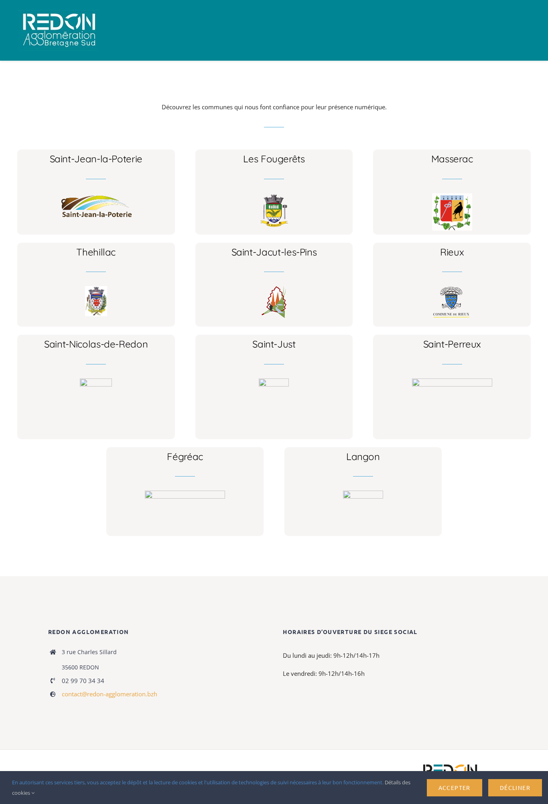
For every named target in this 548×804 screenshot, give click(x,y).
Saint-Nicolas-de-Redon (96, 344)
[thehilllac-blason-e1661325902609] (96, 289)
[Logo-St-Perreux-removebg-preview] (452, 381)
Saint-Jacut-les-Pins (274, 252)
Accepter (454, 787)
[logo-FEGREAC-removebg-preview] (185, 493)
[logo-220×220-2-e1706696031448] (274, 381)
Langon (363, 456)
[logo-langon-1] (363, 493)
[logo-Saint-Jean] (96, 196)
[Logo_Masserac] (452, 196)
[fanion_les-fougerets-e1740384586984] (274, 196)
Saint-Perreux (452, 344)
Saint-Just (273, 344)
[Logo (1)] (96, 381)
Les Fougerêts (273, 159)
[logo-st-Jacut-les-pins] (274, 289)
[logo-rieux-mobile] (452, 289)
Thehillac (96, 252)
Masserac (452, 159)
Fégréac (185, 456)
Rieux (452, 252)
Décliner (515, 787)
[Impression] (59, 13)
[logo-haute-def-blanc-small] (450, 765)
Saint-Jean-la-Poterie (96, 159)
